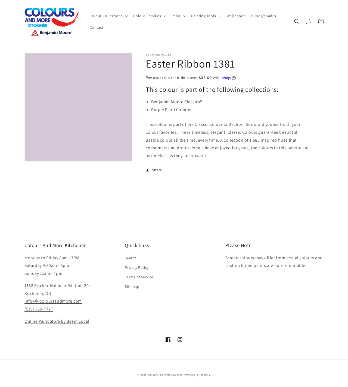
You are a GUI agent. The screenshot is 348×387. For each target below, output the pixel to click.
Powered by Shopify (197, 374)
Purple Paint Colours (171, 109)
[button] (108, 16)
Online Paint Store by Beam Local (56, 321)
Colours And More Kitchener (166, 374)
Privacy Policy (136, 267)
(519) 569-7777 (38, 309)
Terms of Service (139, 277)
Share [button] (157, 169)
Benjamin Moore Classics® (176, 102)
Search (131, 257)
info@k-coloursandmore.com (53, 301)
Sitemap (132, 286)
